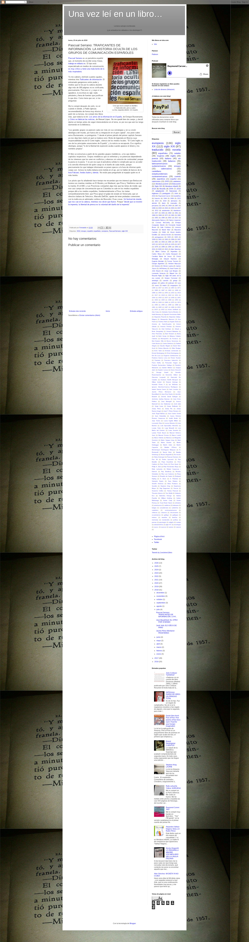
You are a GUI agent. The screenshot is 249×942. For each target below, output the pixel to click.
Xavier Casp (167, 500)
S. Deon (163, 478)
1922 (169, 295)
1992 (176, 247)
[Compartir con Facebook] (107, 227)
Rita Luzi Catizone (167, 474)
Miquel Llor (174, 273)
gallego (166, 515)
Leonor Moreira (170, 423)
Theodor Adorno (157, 493)
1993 (156, 218)
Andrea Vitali (162, 321)
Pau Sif (155, 459)
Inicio (108, 311)
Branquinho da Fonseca (169, 338)
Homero (157, 266)
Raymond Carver (164, 196)
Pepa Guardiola (167, 462)
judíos (163, 283)
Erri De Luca (156, 355)
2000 (160, 208)
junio (158, 637)
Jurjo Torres (156, 421)
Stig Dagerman (165, 488)
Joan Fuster (174, 268)
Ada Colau (155, 312)
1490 (153, 288)
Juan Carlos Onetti (174, 413)
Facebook (158, 539)
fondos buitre (85, 172)
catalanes (177, 181)
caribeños (175, 508)
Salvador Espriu (157, 481)
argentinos (161, 179)
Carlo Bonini (156, 343)
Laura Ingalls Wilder (171, 421)
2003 (169, 218)
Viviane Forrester (171, 278)
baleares (176, 505)
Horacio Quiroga (172, 382)
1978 (156, 247)
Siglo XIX (158, 186)
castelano (155, 510)
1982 (179, 215)
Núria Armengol (159, 457)
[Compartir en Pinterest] (110, 227)
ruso (179, 283)
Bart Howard (169, 333)
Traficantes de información (91, 79)
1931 (176, 295)
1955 (163, 213)
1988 (176, 305)
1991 (153, 307)
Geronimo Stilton (172, 375)
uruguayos (174, 285)
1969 (160, 215)
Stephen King (165, 486)
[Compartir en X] (104, 227)
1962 (156, 242)
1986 (169, 305)
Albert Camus (160, 251)
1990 (169, 247)
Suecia (175, 488)
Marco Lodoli (176, 435)
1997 (166, 307)
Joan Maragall (166, 401)
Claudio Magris (165, 346)
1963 (163, 242)
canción (165, 280)
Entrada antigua (136, 311)
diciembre (160, 593)
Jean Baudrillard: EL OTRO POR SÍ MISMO (167, 621)
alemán (154, 203)
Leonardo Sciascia (158, 273)
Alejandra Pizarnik (160, 317)
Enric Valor (158, 350)
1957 (179, 239)
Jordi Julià (177, 404)
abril (158, 644)
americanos (158, 505)
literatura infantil (171, 186)
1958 (153, 302)
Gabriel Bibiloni (167, 367)
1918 (163, 295)
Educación (176, 184)
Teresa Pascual (172, 491)
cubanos (164, 512)
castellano (156, 171)
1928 (153, 239)
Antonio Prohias (166, 326)
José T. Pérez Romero (171, 411)
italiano (168, 158)
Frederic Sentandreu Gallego (162, 365)
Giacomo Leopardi (158, 377)
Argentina (174, 251)
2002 (166, 208)
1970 (172, 302)
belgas (154, 508)
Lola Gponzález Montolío (169, 425)
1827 (160, 288)
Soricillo (154, 486)
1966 (166, 302)
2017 (176, 218)
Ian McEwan (173, 384)
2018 (164, 201)
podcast (171, 283)
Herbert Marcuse (174, 263)
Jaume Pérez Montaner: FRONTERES (165, 632)
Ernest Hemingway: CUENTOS (171, 743)
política (175, 520)
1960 (169, 213)
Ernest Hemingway (158, 353)
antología (155, 280)
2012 (179, 198)
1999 (172, 307)
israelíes (164, 517)
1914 (179, 292)
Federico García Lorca (159, 358)
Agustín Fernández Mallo (172, 314)
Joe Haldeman (166, 404)
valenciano (156, 181)
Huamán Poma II (158, 384)
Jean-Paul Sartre (167, 394)
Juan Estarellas (160, 416)
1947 (156, 213)
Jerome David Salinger (169, 396)
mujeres (160, 156)
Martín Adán (167, 445)
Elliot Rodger (176, 348)
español (90, 231)
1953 (176, 300)
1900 (160, 292)
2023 (156, 573)
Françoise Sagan (171, 363)
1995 (160, 307)
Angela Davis (174, 321)
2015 (156, 309)
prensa (154, 522)
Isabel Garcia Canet (159, 389)
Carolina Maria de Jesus (162, 256)
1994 (165, 198)
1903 (166, 292)
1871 (179, 288)
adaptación (159, 191)
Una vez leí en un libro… (115, 14)
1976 (172, 244)
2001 (179, 307)
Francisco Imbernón (171, 360)
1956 (172, 239)
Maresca (169, 437)
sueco (156, 527)
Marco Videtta (159, 437)
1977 (179, 244)
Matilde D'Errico (170, 447)
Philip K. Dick (156, 466)
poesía (155, 158)
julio (158, 610)
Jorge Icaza (159, 406)
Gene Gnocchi (176, 370)
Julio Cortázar (165, 227)
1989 (163, 247)
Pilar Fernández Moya (171, 466)
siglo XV (168, 524)
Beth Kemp (162, 336)
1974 (179, 302)
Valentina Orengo (165, 495)
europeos (105, 231)
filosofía (163, 189)
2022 (163, 309)
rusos (157, 285)
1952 (166, 239)
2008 (176, 193)
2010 (78, 231)
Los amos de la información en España (105, 117)
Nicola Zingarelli (166, 454)
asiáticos (167, 505)
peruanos (155, 205)
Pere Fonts (164, 464)
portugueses (159, 237)
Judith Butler (173, 418)
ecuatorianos (156, 515)
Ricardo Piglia (157, 276)
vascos (178, 527)
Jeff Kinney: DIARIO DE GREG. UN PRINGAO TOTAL (173, 695)
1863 (172, 288)
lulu (155, 44)
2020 (160, 249)
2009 (171, 189)
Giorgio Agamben (158, 263)
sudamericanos (159, 166)
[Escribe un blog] (101, 227)
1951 (160, 239)
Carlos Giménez (168, 343)
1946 (169, 300)
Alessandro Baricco (159, 220)
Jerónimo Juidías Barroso (161, 399)
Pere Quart (174, 464)
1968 (153, 215)
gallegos (175, 515)
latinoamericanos (159, 163)
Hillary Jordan (157, 382)
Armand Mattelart (172, 331)
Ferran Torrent (172, 261)
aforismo (178, 503)
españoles (97, 231)
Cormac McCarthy (163, 222)
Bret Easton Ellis (158, 341)
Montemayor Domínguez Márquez (164, 450)
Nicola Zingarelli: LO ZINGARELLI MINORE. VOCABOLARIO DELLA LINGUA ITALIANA (172, 853)
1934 (153, 297)
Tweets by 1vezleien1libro (162, 553)
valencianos (166, 168)
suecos (163, 527)
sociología (177, 524)
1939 (172, 297)
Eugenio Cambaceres (171, 355)
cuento (178, 176)
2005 (167, 181)
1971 (166, 215)
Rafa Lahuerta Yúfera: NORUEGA (173, 787)
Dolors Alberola (163, 348)
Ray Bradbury (166, 471)
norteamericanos (159, 176)
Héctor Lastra (168, 266)
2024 (156, 570)
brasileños (177, 196)
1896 (176, 290)
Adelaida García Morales (170, 312)
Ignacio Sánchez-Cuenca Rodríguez (165, 387)
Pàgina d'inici (159, 536)
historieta (177, 235)
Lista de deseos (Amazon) (164, 89)
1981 (172, 215)
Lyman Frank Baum (159, 433)
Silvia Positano (172, 483)
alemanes (174, 201)
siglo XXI (125, 231)
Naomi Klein (167, 452)
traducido (157, 149)
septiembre (161, 603)
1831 (166, 288)
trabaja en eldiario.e (76, 63)
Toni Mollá (169, 493)
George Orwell (162, 372)
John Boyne (156, 271)
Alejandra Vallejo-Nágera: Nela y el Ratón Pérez (173, 829)
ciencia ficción (166, 235)
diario (164, 203)
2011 (153, 249)
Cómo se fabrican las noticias (82, 119)
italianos (172, 161)
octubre (159, 599)
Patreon (155, 54)
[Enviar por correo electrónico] (99, 227)
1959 (160, 302)
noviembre (160, 596)
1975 (166, 244)
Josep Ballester (172, 406)
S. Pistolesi (174, 478)
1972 (153, 244)
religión (171, 522)
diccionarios (174, 512)
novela (176, 149)
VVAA (164, 232)
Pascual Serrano (75, 58)
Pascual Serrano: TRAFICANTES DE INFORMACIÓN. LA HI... (166, 615)
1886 (156, 290)
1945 (163, 300)
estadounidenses (159, 174)
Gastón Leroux (163, 370)
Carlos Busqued (172, 254)
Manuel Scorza (163, 435)
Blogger (133, 923)
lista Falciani (73, 172)
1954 (170, 205)
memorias (155, 520)
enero (159, 654)
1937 (166, 297)
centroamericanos (171, 510)
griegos (154, 283)
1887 (163, 290)
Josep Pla (168, 408)
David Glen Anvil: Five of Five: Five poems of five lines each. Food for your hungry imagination (173, 721)
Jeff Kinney (163, 268)
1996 (163, 218)
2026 (156, 563)
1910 (172, 292)
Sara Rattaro (173, 481)
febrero (159, 651)
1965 (169, 242)
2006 (172, 198)
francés (157, 198)
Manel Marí (166, 230)
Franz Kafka (156, 363)
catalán (177, 153)
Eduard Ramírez (170, 259)
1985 (163, 305)
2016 (179, 189)
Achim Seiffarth (173, 309)
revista (178, 522)
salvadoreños (158, 524)
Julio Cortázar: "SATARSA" (171, 674)
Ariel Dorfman (166, 329)
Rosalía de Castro (166, 476)
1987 (176, 205)
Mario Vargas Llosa (167, 440)
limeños (174, 517)
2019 (154, 189)
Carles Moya (157, 254)
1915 (169, 237)
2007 (179, 208)
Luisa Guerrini (173, 430)
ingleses (155, 193)
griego (175, 280)
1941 (179, 297)
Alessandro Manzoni (167, 319)
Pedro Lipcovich (168, 459)
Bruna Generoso (172, 341)
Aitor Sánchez (176, 249)
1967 (176, 242)
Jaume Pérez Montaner (161, 392)
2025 (156, 566)
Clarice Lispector (175, 220)
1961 (176, 213)
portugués (166, 193)
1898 (153, 292)
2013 (156, 210)
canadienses (164, 508)
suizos (171, 527)
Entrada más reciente (77, 311)
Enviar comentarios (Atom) (89, 315)
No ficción (177, 454)
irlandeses (177, 210)
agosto (159, 606)
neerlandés (165, 520)
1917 (156, 295)
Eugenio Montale (158, 261)
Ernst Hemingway (173, 353)
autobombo (166, 210)
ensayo (83, 231)
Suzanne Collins (157, 491)
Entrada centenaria (171, 350)
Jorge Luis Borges (171, 271)
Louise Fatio (156, 428)
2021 (166, 249)
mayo (158, 641)
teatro (165, 285)
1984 (156, 305)
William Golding (166, 498)
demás (96, 172)
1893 (169, 290)
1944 (156, 300)
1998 (153, 208)
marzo (159, 647)
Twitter (156, 542)
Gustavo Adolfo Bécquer (169, 380)
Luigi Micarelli (169, 428)
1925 (176, 237)
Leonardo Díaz (157, 423)
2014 (157, 201)
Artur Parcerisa (157, 333)
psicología (162, 522)
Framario (157, 360)
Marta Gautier (166, 442)
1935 (160, 297)
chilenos (154, 512)
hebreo (154, 517)
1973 (160, 244)
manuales (173, 203)
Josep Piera (156, 408)
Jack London (173, 389)
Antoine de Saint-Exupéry (161, 324)
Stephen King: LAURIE (171, 766)
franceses (173, 191)
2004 (172, 208)
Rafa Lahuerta (157, 469)
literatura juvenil (162, 184)
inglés (173, 156)
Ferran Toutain (176, 358)
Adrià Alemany (156, 314)
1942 (163, 205)
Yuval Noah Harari (166, 503)
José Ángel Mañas (158, 413)
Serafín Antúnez (157, 483)
